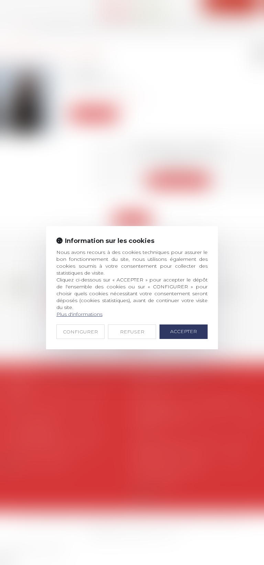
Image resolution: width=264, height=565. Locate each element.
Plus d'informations (79, 314)
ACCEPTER (183, 331)
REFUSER (132, 332)
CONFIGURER (80, 332)
